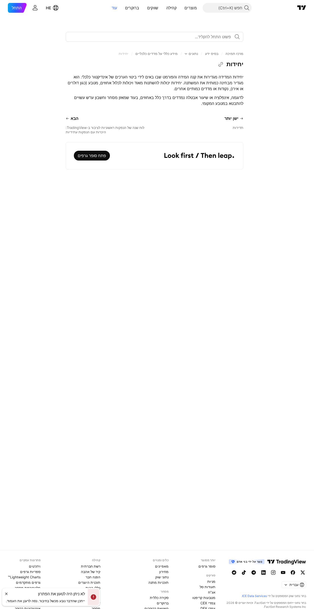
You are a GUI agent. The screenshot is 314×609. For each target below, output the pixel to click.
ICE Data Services (254, 596)
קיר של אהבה (90, 572)
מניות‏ (211, 581)
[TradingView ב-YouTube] (283, 572)
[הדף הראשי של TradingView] (301, 7)
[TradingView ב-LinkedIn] (263, 572)
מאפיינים (162, 566)
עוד (114, 7)
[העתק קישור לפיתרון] (220, 64)
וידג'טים (34, 566)
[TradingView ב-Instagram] (273, 572)
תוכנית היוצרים (89, 582)
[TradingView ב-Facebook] (292, 572)
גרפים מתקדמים (28, 582)
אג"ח (211, 592)
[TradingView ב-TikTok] (243, 572)
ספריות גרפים (30, 572)
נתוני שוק (162, 577)
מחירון (164, 572)
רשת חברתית (90, 566)
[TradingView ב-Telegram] (253, 572)
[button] (181, 8)
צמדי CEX (207, 603)
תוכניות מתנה (158, 582)
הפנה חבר (93, 577)
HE (48, 7)
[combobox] (154, 37)
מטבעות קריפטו (203, 598)
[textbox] (152, 37)
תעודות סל (207, 587)
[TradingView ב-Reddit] (234, 572)
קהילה (171, 7)
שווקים (152, 7)
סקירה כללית (159, 598)
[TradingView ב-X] (302, 572)
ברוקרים (132, 7)
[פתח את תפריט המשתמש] (35, 8)
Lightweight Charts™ (24, 577)
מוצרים (190, 7)
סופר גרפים (206, 566)
